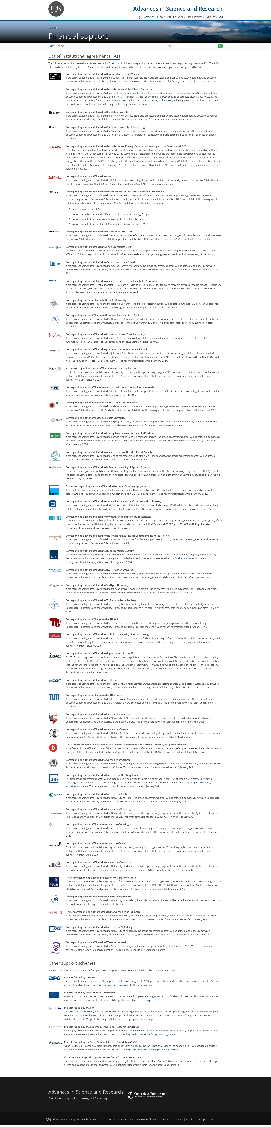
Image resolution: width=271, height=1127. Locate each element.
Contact (179, 1119)
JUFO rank (165, 307)
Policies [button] (178, 17)
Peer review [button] (195, 17)
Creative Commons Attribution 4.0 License (147, 1119)
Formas (146, 100)
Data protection (206, 1119)
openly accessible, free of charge (134, 1000)
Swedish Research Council (127, 100)
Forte (154, 100)
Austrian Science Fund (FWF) (84, 1011)
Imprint (190, 1119)
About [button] (211, 17)
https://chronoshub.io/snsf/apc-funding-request (152, 1049)
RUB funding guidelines (182, 558)
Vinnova (167, 100)
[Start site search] (220, 46)
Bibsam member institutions (138, 92)
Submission (164, 17)
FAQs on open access (114, 984)
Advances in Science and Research (178, 8)
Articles (149, 17)
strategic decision (199, 100)
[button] (169, 45)
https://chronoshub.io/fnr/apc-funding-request (151, 1034)
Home (51, 45)
